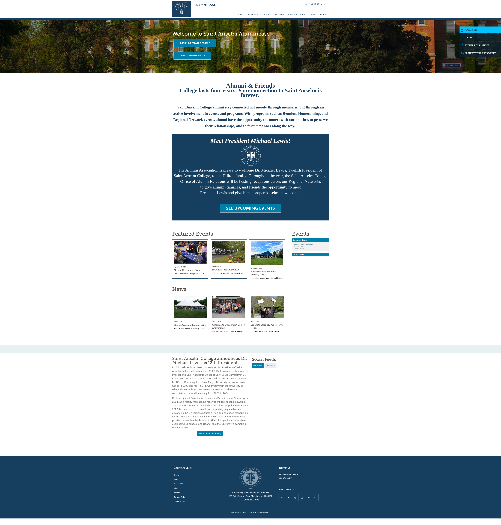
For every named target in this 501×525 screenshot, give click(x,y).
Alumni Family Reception (303, 245)
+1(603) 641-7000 (250, 500)
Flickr (318, 4)
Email (321, 4)
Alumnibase (204, 5)
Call (324, 4)
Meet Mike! (240, 15)
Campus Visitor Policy (192, 55)
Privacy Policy (180, 497)
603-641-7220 (285, 478)
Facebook (309, 4)
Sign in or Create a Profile (195, 43)
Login (304, 5)
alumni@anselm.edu (288, 474)
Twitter (312, 4)
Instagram (315, 4)
